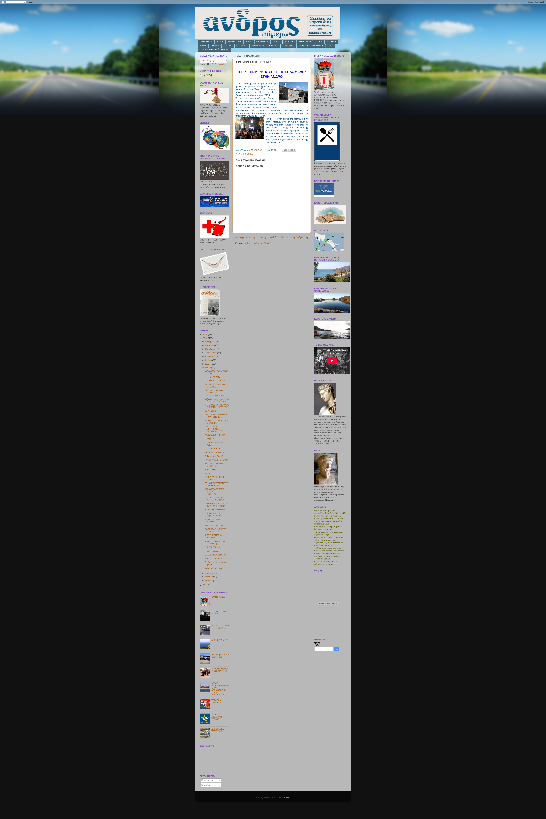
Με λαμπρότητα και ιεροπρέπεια (220, 655)
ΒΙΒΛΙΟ (249, 42)
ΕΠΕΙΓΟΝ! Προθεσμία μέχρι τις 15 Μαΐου (214, 514)
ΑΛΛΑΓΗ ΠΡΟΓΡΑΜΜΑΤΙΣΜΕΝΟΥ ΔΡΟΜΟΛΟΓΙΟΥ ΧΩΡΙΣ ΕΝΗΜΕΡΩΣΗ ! (220, 689)
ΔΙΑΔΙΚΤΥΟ (289, 42)
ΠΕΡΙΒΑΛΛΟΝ (258, 45)
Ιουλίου (208, 360)
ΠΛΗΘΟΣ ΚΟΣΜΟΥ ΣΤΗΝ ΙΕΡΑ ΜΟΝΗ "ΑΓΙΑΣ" (216, 504)
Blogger (287, 798)
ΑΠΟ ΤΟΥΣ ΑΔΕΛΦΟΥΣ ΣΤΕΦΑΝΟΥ (216, 717)
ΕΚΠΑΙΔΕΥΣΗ (305, 42)
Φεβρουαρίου (211, 580)
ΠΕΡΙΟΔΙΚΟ (273, 45)
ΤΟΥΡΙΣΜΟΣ (317, 45)
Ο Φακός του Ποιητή (214, 456)
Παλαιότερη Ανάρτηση (294, 237)
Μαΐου (208, 368)
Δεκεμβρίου (210, 341)
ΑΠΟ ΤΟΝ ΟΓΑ (211, 470)
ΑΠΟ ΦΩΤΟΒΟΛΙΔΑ (214, 558)
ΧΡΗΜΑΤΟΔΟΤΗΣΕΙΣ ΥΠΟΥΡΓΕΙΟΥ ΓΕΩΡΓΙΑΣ (214, 491)
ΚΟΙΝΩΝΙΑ (331, 42)
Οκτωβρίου (210, 349)
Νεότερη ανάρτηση (246, 237)
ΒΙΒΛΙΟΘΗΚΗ (262, 42)
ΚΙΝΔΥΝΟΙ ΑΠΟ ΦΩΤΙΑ (215, 381)
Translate (221, 64)
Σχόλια (206, 785)
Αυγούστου (210, 356)
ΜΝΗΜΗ (202, 45)
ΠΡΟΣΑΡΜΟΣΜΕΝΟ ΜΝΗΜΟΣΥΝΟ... (220, 670)
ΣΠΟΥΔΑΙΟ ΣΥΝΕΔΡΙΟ (215, 435)
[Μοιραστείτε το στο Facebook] (291, 150)
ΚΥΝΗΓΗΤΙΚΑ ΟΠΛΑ (214, 525)
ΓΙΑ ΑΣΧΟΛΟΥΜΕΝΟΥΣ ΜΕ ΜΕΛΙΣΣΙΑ (215, 530)
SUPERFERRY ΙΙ (212, 547)
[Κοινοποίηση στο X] (289, 150)
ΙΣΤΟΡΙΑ (318, 42)
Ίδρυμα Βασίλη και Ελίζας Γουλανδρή (216, 542)
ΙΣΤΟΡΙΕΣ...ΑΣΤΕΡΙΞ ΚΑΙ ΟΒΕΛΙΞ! (220, 627)
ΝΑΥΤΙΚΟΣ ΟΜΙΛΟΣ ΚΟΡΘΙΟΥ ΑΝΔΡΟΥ (214, 498)
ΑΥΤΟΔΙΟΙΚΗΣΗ (234, 42)
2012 (205, 585)
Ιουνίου (208, 364)
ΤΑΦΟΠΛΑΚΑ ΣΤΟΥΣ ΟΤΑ (216, 460)
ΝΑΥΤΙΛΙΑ (228, 45)
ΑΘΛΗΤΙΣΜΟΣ (206, 42)
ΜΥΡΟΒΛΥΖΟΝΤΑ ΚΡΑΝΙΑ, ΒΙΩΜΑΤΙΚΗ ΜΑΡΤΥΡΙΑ (217, 406)
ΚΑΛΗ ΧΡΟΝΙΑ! (218, 597)
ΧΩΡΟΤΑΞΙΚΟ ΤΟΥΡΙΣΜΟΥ (217, 730)
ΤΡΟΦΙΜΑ (209, 439)
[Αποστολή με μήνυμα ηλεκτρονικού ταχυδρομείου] (283, 150)
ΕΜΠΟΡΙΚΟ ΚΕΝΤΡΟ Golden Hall (214, 465)
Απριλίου (209, 573)
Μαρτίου (209, 577)
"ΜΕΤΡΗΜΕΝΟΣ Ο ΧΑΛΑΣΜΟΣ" (213, 536)
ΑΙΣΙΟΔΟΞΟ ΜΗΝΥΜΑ (215, 510)
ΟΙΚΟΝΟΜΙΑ (241, 45)
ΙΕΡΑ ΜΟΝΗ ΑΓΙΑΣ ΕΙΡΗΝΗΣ (213, 520)
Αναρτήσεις (208, 780)
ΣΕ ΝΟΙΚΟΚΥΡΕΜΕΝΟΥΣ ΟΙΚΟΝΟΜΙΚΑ (216, 484)
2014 (205, 334)
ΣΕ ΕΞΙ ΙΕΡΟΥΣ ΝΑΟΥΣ (215, 555)
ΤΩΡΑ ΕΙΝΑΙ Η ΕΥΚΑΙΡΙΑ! (217, 701)
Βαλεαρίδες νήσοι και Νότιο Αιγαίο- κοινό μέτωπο (217, 400)
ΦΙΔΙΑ (207, 473)
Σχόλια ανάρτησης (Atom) (258, 243)
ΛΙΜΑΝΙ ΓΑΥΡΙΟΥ (212, 377)
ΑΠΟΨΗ (220, 42)
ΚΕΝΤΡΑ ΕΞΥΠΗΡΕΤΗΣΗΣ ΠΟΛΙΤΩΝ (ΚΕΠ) (217, 416)
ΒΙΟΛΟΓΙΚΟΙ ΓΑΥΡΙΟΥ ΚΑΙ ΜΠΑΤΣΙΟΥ (216, 422)
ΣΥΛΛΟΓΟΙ (303, 45)
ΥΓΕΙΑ (330, 45)
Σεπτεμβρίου (211, 353)
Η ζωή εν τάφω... (212, 551)
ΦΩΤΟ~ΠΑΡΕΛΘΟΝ (208, 49)
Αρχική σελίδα (269, 237)
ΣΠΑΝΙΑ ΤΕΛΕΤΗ (212, 449)
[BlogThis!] (286, 150)
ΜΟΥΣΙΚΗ (215, 45)
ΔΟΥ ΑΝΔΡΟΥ (211, 411)
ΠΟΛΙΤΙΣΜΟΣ (288, 45)
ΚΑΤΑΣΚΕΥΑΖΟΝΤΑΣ (214, 568)
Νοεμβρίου (210, 345)
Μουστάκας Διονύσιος (214, 452)
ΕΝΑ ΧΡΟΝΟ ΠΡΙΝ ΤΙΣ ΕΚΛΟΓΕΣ (215, 385)
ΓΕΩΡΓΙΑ (276, 42)
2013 (205, 338)
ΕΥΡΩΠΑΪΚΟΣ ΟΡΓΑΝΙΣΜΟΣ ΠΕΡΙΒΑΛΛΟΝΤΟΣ (214, 429)
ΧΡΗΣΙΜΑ (225, 49)
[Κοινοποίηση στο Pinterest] (294, 150)
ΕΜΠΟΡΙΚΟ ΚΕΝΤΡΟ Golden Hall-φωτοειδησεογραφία (215, 392)
